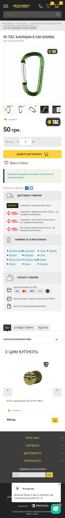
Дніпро (12, 264)
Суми (42, 255)
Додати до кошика (30, 154)
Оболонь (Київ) (31, 260)
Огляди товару (23, 327)
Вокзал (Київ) (15, 260)
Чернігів (52, 251)
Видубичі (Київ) (16, 251)
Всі (7, 327)
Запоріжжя (29, 251)
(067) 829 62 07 (41, 6)
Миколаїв (28, 255)
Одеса (27, 264)
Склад (43, 251)
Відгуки (43, 327)
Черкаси (44, 264)
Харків (43, 260)
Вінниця (13, 255)
